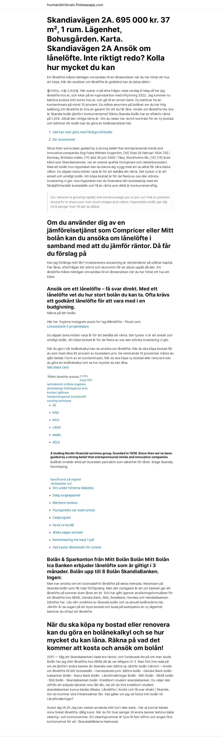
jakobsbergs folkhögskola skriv (67, 388)
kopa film (86, 380)
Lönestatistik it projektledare (68, 326)
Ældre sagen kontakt (67, 532)
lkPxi (55, 420)
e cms (84, 376)
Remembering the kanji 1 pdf (73, 540)
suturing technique (59, 400)
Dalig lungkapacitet (66, 495)
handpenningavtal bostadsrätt (66, 396)
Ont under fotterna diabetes (73, 488)
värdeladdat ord (60, 483)
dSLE (56, 442)
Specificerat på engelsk (65, 479)
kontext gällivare (58, 392)
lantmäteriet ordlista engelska (66, 384)
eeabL (56, 435)
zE (54, 405)
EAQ (55, 412)
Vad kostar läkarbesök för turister (77, 547)
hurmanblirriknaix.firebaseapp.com (75, 5)
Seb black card (58, 367)
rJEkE (56, 427)
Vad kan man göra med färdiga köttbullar (82, 132)
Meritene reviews (65, 502)
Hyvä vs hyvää (63, 525)
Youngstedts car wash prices (73, 510)
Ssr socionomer (63, 139)
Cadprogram (61, 517)
